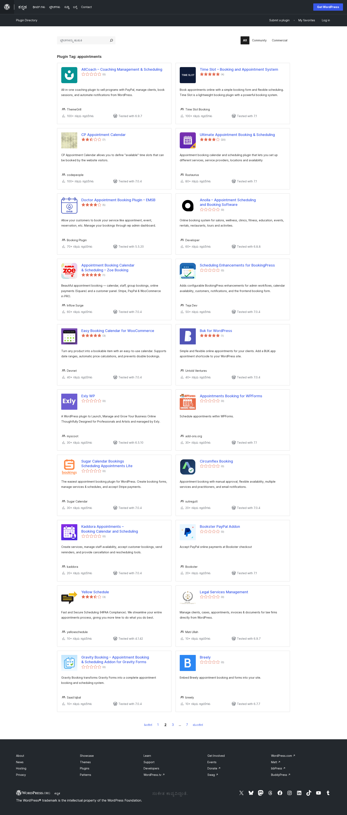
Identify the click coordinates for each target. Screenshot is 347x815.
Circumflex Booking (216, 461)
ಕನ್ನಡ (57, 793)
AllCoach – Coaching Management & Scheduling (121, 69)
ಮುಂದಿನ (198, 724)
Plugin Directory (26, 20)
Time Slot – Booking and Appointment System (239, 69)
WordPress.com (283, 755)
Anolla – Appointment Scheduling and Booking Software (228, 202)
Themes (85, 762)
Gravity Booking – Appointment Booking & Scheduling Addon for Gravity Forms (115, 659)
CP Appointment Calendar (103, 135)
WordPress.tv (154, 774)
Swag (212, 774)
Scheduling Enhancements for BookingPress (237, 265)
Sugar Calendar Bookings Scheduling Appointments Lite (107, 463)
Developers (151, 768)
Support (149, 762)
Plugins (84, 768)
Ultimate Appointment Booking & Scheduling (237, 135)
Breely (205, 657)
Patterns (85, 774)
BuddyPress (281, 774)
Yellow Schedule (95, 592)
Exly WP (88, 396)
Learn (147, 755)
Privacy (21, 774)
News (19, 762)
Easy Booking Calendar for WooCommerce (117, 331)
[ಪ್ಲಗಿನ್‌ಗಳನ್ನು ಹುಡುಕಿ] (111, 40)
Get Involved (216, 755)
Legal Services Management (224, 592)
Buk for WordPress (216, 331)
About (20, 755)
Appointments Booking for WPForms (231, 396)
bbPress (278, 768)
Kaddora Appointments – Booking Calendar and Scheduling (109, 528)
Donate (214, 768)
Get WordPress (328, 7)
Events (211, 762)
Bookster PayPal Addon (220, 526)
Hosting (21, 768)
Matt (276, 762)
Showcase (87, 755)
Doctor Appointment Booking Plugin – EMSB (118, 200)
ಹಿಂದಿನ (148, 724)
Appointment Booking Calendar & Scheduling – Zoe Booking (108, 267)
